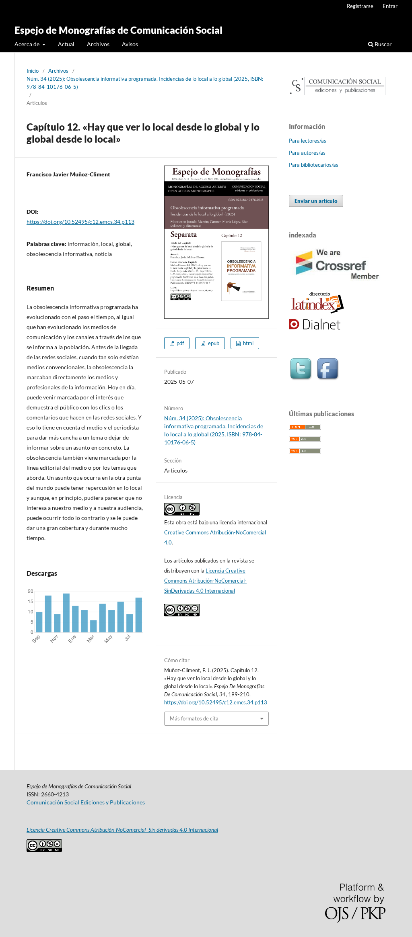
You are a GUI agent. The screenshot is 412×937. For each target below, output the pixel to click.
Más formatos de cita (194, 718)
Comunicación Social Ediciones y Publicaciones (86, 802)
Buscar (382, 44)
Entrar (390, 6)
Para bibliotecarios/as (313, 165)
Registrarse (360, 6)
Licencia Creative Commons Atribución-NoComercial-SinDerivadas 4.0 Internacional (205, 580)
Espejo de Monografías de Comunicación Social (118, 30)
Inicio (33, 71)
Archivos (98, 44)
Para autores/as (307, 152)
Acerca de (27, 44)
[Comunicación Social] (337, 93)
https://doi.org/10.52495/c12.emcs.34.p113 (80, 221)
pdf (179, 343)
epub (213, 343)
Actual (66, 44)
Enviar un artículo (316, 201)
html (247, 343)
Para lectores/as (307, 140)
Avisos (130, 44)
